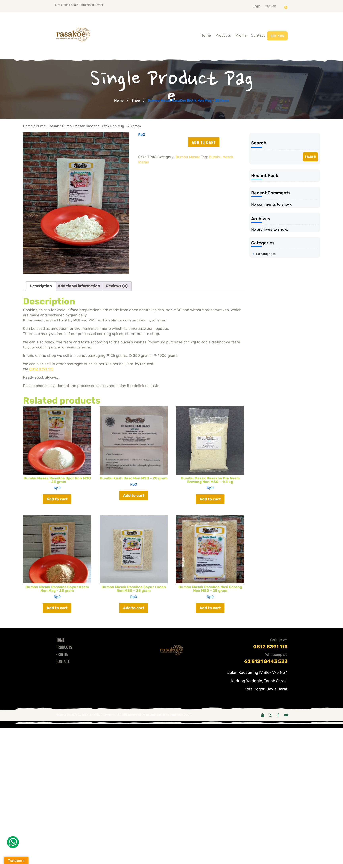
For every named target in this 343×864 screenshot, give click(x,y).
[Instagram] (270, 715)
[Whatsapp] (13, 842)
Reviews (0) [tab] (117, 286)
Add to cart (204, 142)
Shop (135, 100)
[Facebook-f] (278, 715)
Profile (241, 35)
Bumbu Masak (47, 126)
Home (205, 35)
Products (223, 35)
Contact (258, 35)
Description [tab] (41, 286)
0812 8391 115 (41, 369)
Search (258, 143)
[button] (276, 5)
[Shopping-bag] (262, 715)
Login (257, 6)
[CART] (287, 6)
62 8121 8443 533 (266, 661)
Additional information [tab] (79, 286)
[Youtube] (286, 715)
